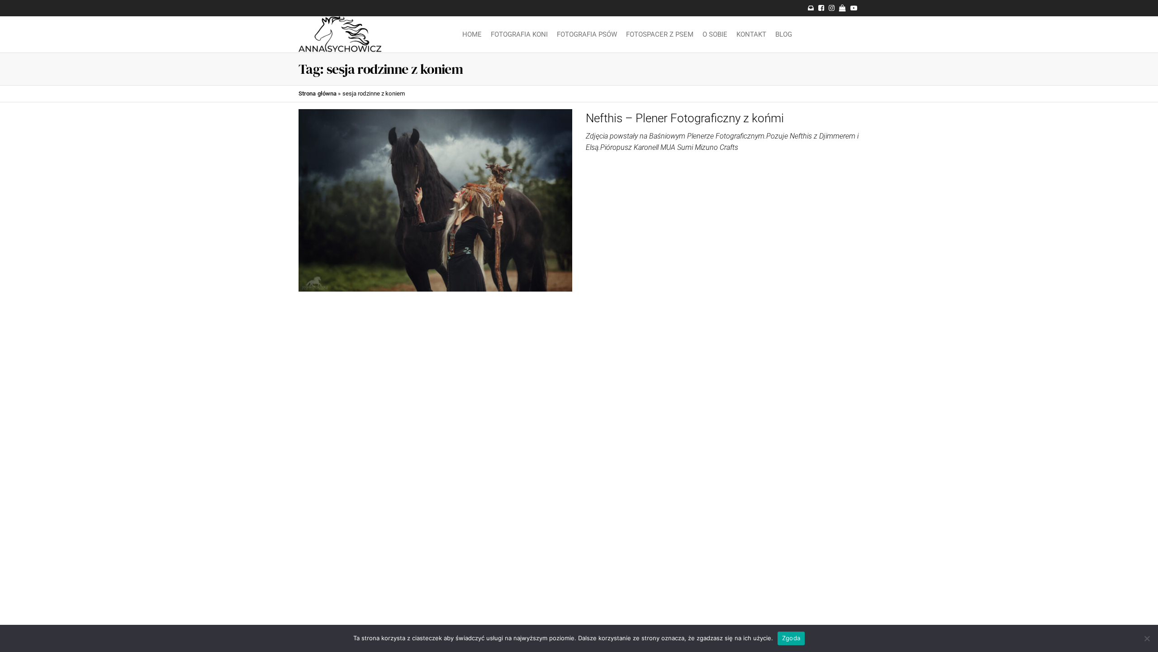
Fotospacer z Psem (659, 34)
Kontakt (751, 34)
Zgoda (791, 638)
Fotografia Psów (587, 34)
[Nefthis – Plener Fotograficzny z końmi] (435, 200)
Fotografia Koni (519, 34)
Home (472, 34)
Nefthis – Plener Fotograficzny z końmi (685, 118)
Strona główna (318, 93)
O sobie (714, 34)
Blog (783, 34)
